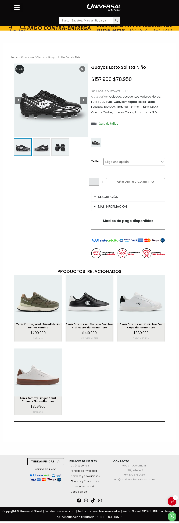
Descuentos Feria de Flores (141, 97)
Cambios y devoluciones (85, 476)
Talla (95, 161)
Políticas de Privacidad (84, 471)
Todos (107, 112)
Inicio (15, 57)
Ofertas (40, 57)
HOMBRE (122, 107)
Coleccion (27, 57)
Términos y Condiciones (85, 481)
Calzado (115, 97)
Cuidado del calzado (83, 486)
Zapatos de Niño (146, 112)
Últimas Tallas (124, 112)
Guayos (107, 102)
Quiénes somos (80, 465)
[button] (17, 7)
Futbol (95, 102)
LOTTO (134, 107)
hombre (110, 107)
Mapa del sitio (79, 492)
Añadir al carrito (135, 181)
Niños (154, 107)
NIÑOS (145, 107)
